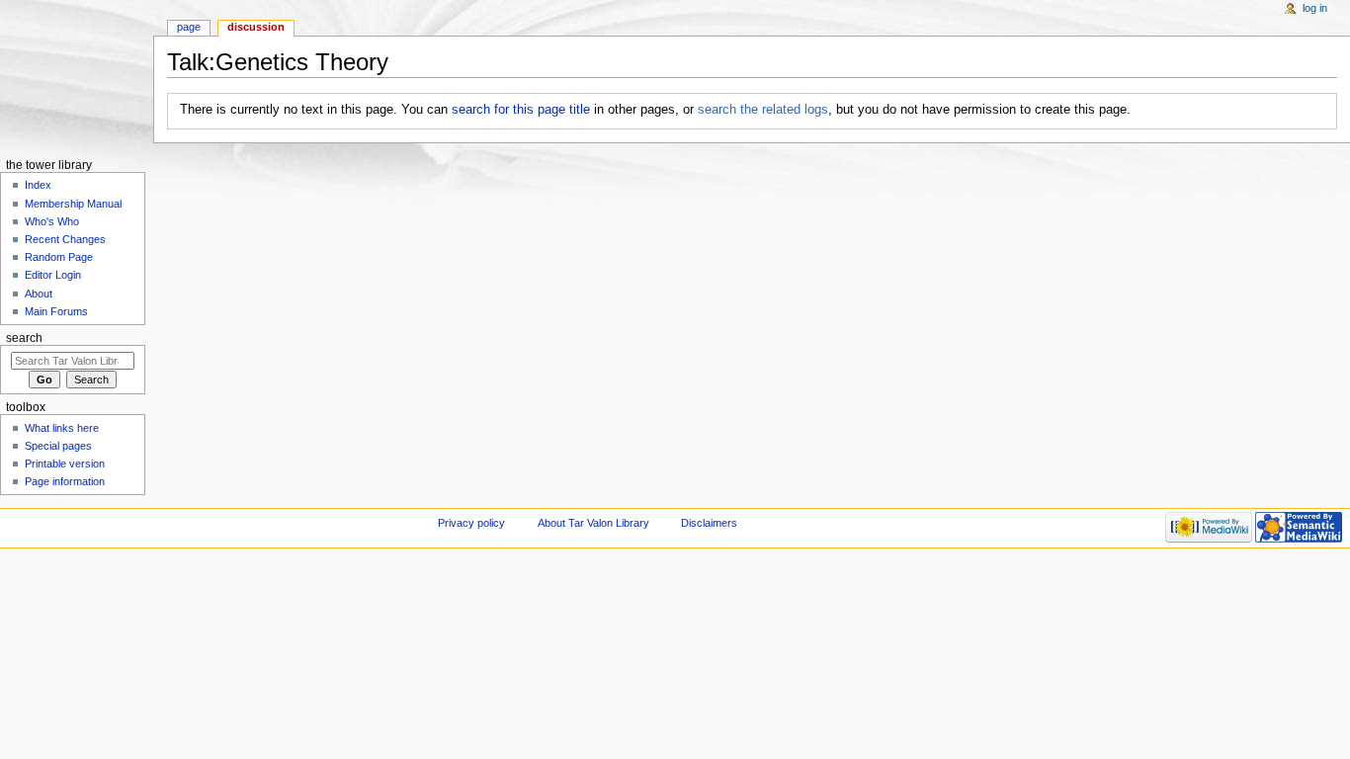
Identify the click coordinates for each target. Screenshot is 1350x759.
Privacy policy (471, 523)
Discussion (256, 27)
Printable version (65, 463)
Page (189, 27)
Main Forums (56, 311)
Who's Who (52, 221)
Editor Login (53, 275)
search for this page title (521, 110)
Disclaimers (709, 523)
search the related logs (763, 110)
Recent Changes (65, 239)
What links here (62, 428)
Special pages (58, 446)
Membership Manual (73, 204)
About (38, 293)
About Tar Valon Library (593, 523)
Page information (65, 481)
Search (24, 338)
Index (38, 185)
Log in (1315, 8)
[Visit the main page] (76, 76)
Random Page (59, 257)
